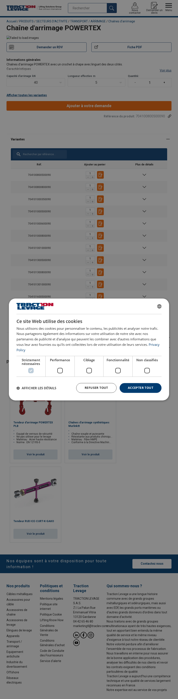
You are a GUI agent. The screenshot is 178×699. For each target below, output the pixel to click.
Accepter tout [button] (140, 388)
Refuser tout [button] (96, 388)
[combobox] (159, 306)
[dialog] (89, 349)
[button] (36, 388)
